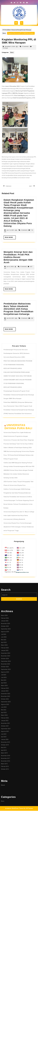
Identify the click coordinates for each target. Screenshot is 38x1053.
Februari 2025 (5, 647)
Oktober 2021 (5, 726)
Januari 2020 (4, 739)
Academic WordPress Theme (14, 808)
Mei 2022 (3, 709)
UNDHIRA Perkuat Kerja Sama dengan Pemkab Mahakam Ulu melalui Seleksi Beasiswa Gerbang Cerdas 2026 (18, 474)
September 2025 (6, 629)
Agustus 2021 (5, 731)
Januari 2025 (4, 650)
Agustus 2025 (5, 631)
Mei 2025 (3, 639)
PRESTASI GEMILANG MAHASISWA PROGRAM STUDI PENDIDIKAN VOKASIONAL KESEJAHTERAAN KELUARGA (18, 364)
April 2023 (4, 683)
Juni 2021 (4, 734)
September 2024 (6, 661)
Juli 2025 (3, 634)
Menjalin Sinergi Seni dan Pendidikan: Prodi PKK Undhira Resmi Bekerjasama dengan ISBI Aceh (18, 257)
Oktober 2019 (5, 745)
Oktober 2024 (5, 658)
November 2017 (5, 758)
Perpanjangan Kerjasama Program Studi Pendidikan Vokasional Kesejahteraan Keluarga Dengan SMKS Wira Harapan (19, 394)
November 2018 (5, 755)
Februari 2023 (5, 688)
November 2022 (5, 696)
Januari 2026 (4, 621)
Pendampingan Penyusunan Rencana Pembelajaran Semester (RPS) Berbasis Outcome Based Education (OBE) (17, 353)
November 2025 (5, 623)
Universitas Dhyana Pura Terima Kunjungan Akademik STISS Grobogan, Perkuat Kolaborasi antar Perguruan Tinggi (19, 526)
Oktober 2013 (5, 769)
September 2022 (6, 701)
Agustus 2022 (5, 704)
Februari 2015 (5, 766)
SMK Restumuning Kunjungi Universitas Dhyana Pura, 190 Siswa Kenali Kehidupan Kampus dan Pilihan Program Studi (19, 455)
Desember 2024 (5, 653)
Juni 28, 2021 (10, 318)
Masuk (3, 785)
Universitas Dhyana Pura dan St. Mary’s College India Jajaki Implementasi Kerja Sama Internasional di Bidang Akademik (19, 515)
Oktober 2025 (5, 626)
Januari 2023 (4, 691)
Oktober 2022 (5, 699)
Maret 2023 (4, 685)
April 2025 (4, 642)
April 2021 (4, 736)
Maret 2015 (4, 763)
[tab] (16, 23)
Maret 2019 (4, 753)
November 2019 (5, 742)
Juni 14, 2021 (10, 230)
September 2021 (6, 728)
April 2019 (4, 750)
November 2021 (5, 723)
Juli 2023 (3, 674)
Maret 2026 (4, 615)
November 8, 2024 (10, 46)
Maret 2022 (4, 715)
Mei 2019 (3, 747)
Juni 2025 (4, 637)
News (4, 33)
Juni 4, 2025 (9, 266)
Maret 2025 (4, 645)
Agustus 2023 (5, 672)
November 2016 (5, 761)
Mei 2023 (3, 680)
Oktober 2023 (5, 666)
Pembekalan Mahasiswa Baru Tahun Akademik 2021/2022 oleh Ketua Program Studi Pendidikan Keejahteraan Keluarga (18, 308)
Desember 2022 (5, 693)
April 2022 (4, 712)
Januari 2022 (4, 720)
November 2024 (5, 656)
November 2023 (5, 664)
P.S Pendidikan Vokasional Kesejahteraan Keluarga (17, 30)
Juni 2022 (4, 707)
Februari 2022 (5, 718)
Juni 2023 (4, 677)
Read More (10, 238)
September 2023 (6, 669)
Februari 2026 (5, 618)
